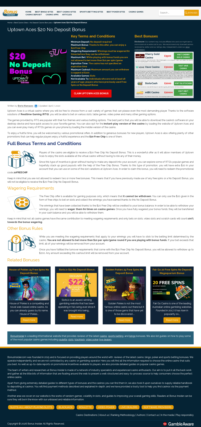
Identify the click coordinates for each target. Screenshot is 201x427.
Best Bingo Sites (44, 12)
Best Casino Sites (66, 12)
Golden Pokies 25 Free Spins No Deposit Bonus (124, 271)
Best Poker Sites (116, 12)
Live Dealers (129, 407)
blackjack (80, 339)
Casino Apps (52, 15)
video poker (92, 339)
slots (71, 339)
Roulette (85, 407)
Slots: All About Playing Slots (31, 407)
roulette (63, 339)
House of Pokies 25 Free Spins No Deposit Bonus (29, 271)
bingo (132, 336)
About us (104, 415)
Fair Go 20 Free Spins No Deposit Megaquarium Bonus (172, 271)
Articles (67, 15)
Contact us (153, 415)
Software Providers (157, 407)
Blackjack (65, 407)
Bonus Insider (35, 423)
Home (28, 12)
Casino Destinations (86, 415)
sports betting (115, 336)
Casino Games (136, 12)
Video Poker (106, 407)
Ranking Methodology (123, 415)
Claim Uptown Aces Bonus (91, 93)
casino (103, 336)
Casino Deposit (33, 15)
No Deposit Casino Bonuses (41, 23)
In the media (167, 415)
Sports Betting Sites (91, 12)
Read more (29, 320)
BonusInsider (17, 336)
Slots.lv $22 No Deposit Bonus (77, 269)
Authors (141, 415)
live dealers (105, 339)
